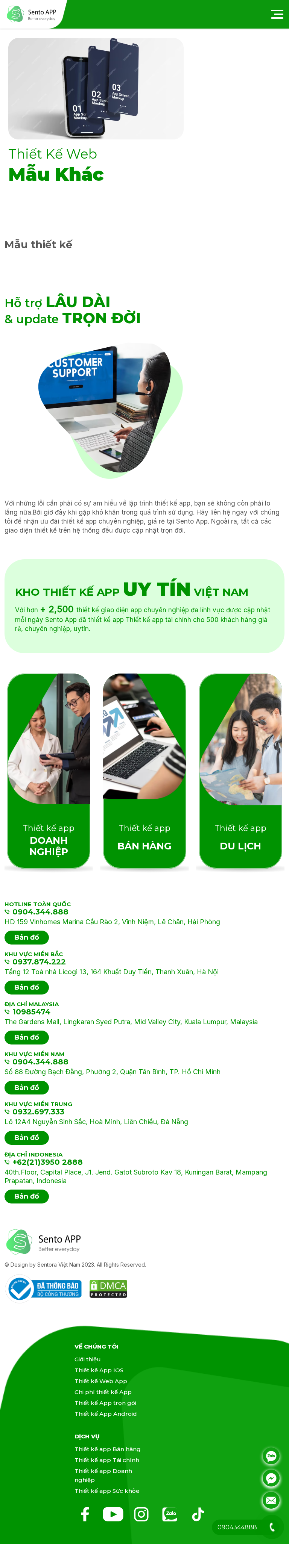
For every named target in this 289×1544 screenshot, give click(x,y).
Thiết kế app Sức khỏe (107, 1490)
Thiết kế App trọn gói (105, 1402)
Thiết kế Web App (101, 1381)
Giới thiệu (88, 1359)
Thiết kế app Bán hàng (108, 1449)
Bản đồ (26, 937)
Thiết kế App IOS (99, 1370)
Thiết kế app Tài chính (107, 1460)
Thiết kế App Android (106, 1413)
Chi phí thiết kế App (103, 1392)
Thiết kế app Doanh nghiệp (103, 1475)
